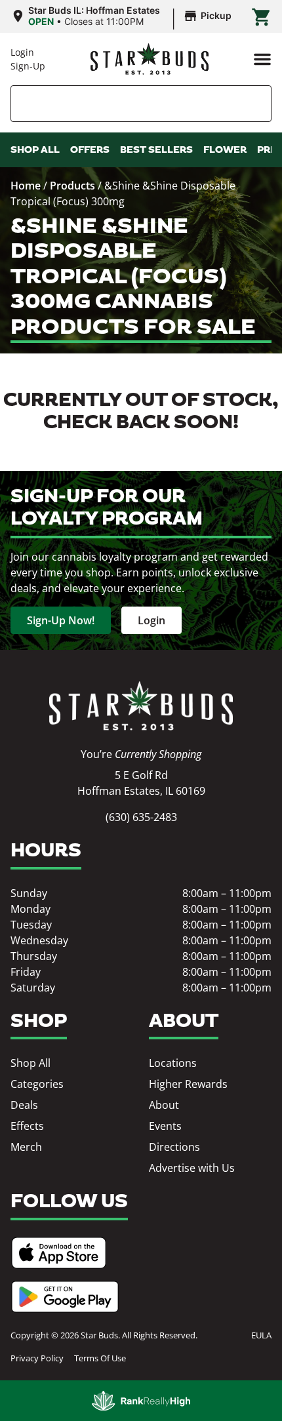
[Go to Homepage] (141, 706)
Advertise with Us (192, 1168)
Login (22, 52)
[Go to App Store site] (58, 1253)
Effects (27, 1126)
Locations (173, 1063)
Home (25, 185)
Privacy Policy (37, 1358)
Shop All (30, 1063)
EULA (261, 1335)
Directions (174, 1147)
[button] (262, 59)
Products (72, 185)
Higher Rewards (188, 1084)
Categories (37, 1084)
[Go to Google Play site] (64, 1296)
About (164, 1105)
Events (165, 1126)
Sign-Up (27, 66)
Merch (26, 1147)
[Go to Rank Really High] (141, 1401)
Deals (24, 1105)
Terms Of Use (100, 1358)
